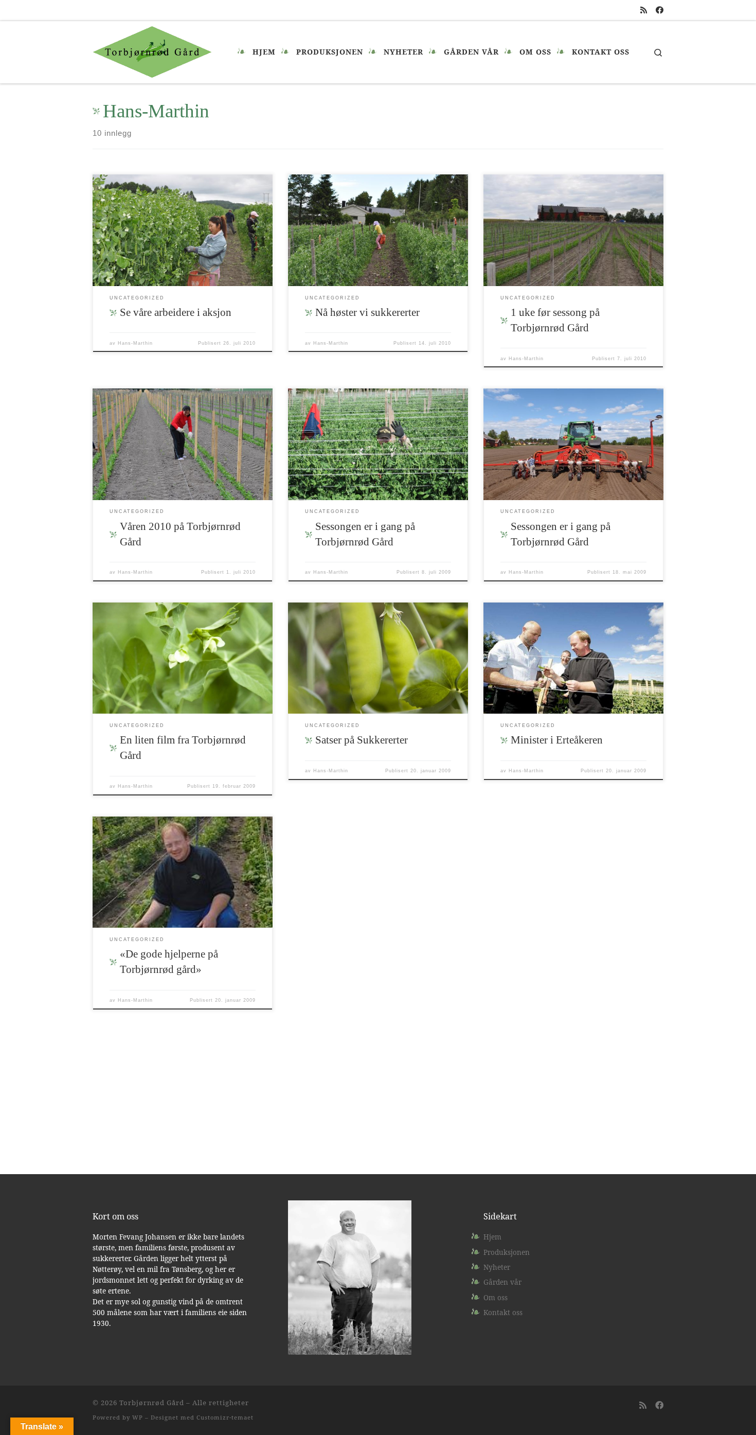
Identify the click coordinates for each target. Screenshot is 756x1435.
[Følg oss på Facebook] (659, 10)
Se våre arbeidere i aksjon (175, 312)
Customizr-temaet (225, 1417)
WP (137, 1417)
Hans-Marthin (135, 343)
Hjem (492, 1237)
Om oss (495, 1297)
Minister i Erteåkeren (557, 740)
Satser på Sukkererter (361, 740)
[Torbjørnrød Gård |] (152, 50)
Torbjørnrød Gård (151, 1402)
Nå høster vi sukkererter (367, 312)
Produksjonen (506, 1252)
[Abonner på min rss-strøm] (643, 10)
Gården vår (502, 1282)
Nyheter (496, 1267)
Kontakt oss (503, 1312)
